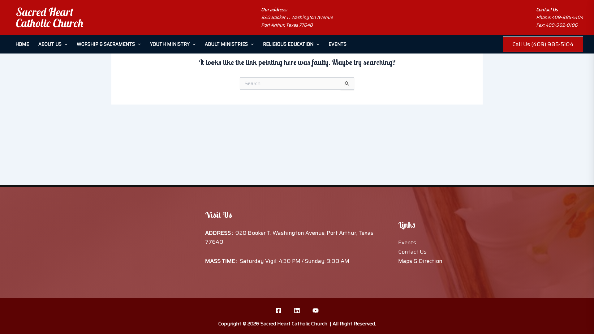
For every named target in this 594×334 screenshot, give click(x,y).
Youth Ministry (170, 44)
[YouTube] (315, 310)
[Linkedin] (297, 310)
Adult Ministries (226, 44)
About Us (50, 44)
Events (337, 44)
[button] (64, 44)
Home (22, 44)
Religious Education (288, 44)
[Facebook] (278, 310)
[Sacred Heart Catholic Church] (49, 17)
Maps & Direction (420, 261)
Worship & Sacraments (106, 44)
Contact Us (412, 251)
